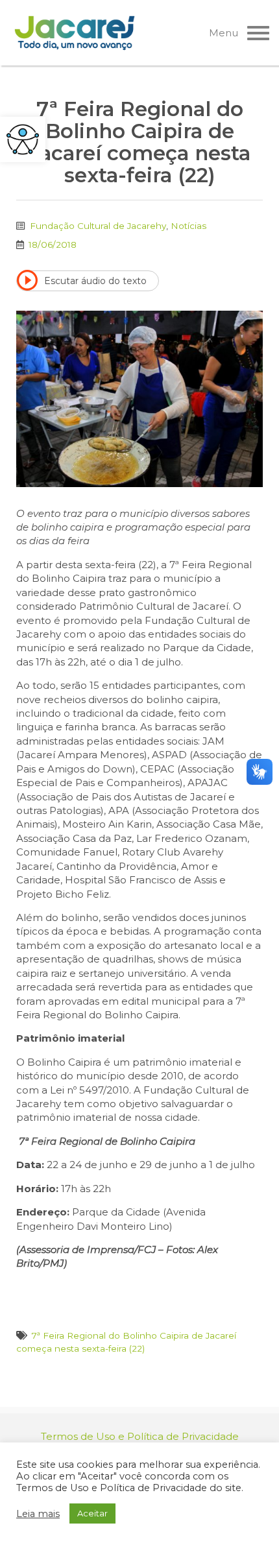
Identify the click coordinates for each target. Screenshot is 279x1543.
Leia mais (38, 1514)
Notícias (188, 226)
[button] (22, 139)
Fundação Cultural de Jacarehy (98, 226)
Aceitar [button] (92, 1513)
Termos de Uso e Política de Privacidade (140, 1436)
